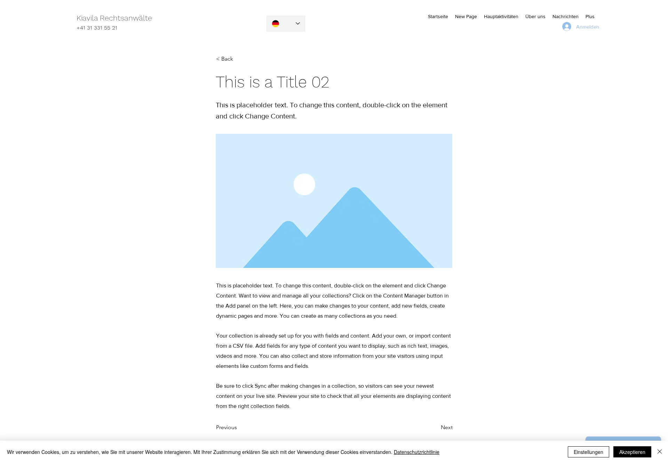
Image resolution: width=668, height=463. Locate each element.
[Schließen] (659, 451)
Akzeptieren (632, 451)
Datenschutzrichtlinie (416, 451)
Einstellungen (588, 451)
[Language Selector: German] (286, 23)
